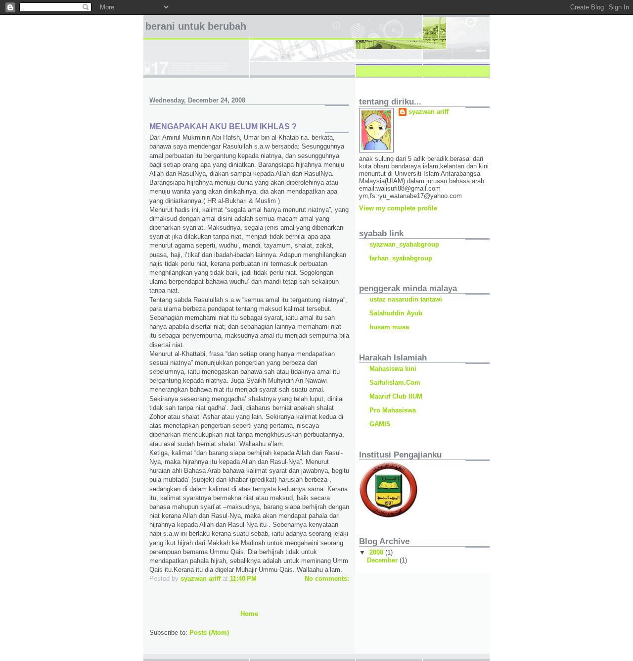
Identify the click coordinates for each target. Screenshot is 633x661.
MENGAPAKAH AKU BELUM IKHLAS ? (223, 126)
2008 (377, 552)
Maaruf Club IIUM (395, 396)
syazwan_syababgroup (404, 244)
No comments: (327, 578)
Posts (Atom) (209, 632)
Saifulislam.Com (394, 382)
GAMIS (380, 424)
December (383, 560)
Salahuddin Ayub (395, 313)
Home (249, 613)
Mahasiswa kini (392, 368)
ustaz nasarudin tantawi (405, 299)
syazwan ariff (428, 111)
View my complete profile (398, 208)
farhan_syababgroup (400, 258)
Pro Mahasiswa (392, 410)
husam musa (389, 327)
